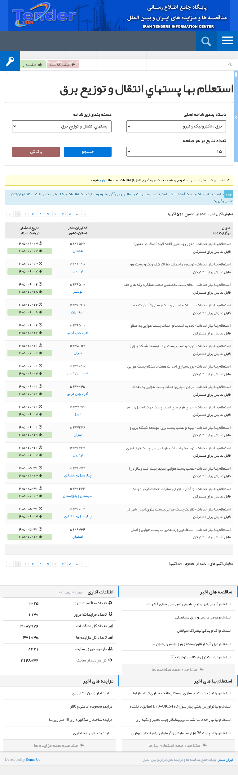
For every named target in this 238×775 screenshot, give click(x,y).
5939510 (77, 284)
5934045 (77, 386)
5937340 (77, 305)
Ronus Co (33, 759)
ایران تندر (225, 759)
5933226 (77, 427)
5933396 (77, 407)
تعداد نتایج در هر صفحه (204, 140)
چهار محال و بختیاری (77, 475)
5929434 (77, 529)
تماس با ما (54, 62)
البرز (77, 414)
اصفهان (78, 537)
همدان (78, 251)
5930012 (77, 509)
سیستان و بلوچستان (77, 496)
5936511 (77, 325)
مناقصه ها (178, 62)
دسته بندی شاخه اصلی (205, 114)
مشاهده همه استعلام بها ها (174, 745)
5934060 (77, 366)
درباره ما (199, 62)
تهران (78, 353)
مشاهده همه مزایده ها (56, 745)
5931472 (77, 468)
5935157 (77, 345)
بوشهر (77, 292)
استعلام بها (135, 62)
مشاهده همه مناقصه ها (175, 669)
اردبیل (78, 271)
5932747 (77, 447)
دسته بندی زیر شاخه (92, 114)
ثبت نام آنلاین (224, 62)
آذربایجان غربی (77, 332)
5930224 (77, 488)
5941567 (77, 243)
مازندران (77, 312)
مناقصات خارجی (80, 62)
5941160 (77, 264)
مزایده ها (157, 62)
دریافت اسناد (110, 62)
